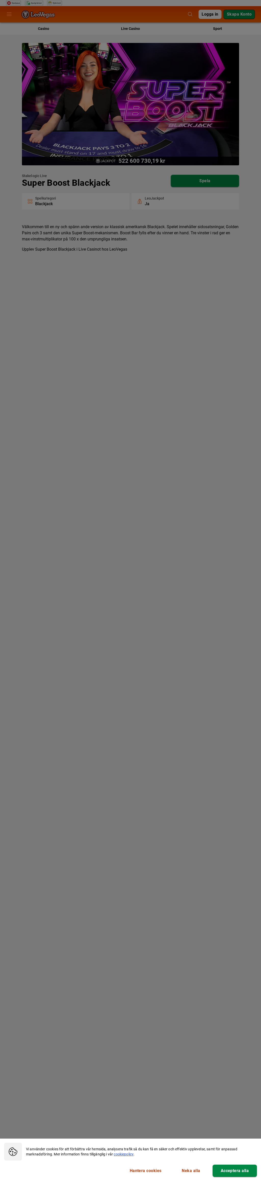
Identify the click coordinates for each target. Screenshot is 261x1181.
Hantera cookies (146, 1170)
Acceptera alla (235, 1170)
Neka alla (191, 1170)
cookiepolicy (124, 1154)
